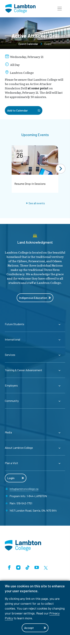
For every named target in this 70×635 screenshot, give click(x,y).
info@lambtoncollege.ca (24, 488)
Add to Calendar (17, 110)
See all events (37, 203)
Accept (29, 627)
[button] (60, 9)
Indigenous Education (33, 297)
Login (11, 478)
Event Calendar (28, 43)
